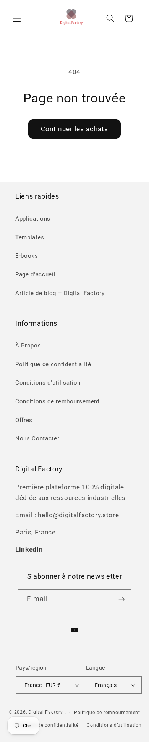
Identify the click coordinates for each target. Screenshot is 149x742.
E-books (26, 255)
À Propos (28, 345)
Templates (29, 237)
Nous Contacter (37, 438)
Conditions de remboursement (57, 401)
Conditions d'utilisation (48, 382)
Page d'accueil (35, 274)
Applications (32, 218)
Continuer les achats (74, 129)
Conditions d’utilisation (114, 725)
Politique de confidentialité (53, 364)
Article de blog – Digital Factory (60, 293)
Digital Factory (45, 712)
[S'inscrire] (121, 599)
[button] (17, 18)
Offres (23, 420)
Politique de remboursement (107, 712)
